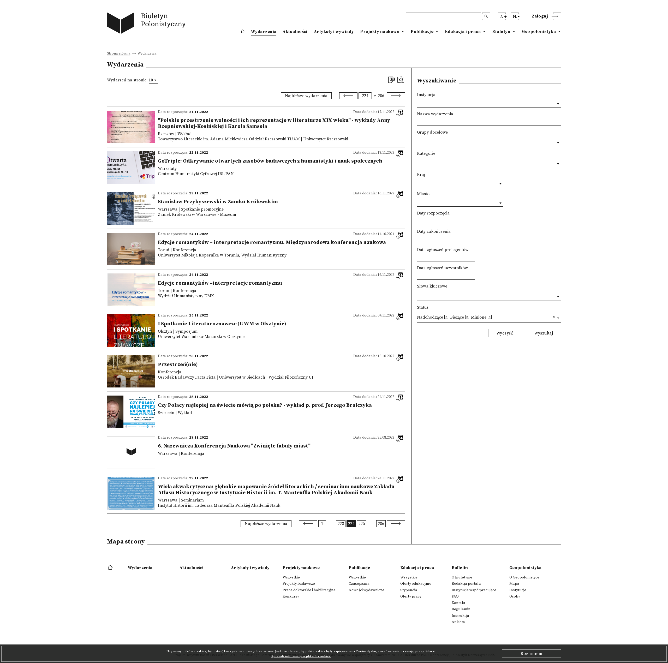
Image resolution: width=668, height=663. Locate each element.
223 (341, 523)
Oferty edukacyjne (415, 583)
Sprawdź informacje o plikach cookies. (301, 656)
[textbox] (418, 141)
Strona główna (118, 54)
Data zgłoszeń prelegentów (442, 249)
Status (422, 307)
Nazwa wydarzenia (435, 114)
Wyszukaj (543, 333)
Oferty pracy (410, 596)
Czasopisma (359, 583)
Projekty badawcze (299, 583)
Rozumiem (531, 653)
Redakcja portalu (466, 583)
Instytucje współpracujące (474, 590)
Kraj (421, 174)
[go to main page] (147, 24)
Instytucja (426, 94)
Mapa (514, 583)
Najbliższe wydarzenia (306, 95)
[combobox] (153, 80)
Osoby (514, 596)
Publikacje (422, 31)
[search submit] (486, 16)
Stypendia (408, 590)
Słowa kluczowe (432, 286)
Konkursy (291, 596)
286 (381, 95)
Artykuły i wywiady (334, 31)
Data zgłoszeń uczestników (442, 268)
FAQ (455, 596)
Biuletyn (501, 31)
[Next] (396, 95)
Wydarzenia (263, 31)
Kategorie (426, 153)
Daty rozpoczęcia (433, 213)
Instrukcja (460, 615)
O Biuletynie (462, 577)
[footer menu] (111, 568)
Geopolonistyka (539, 31)
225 (362, 523)
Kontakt (458, 603)
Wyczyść (504, 333)
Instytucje (517, 590)
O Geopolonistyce (524, 577)
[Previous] (348, 95)
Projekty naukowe (379, 31)
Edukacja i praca (463, 31)
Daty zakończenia (434, 231)
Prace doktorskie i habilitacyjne (309, 590)
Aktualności (295, 31)
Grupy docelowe (432, 132)
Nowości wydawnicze (366, 590)
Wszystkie (291, 577)
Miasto (423, 193)
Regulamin (461, 609)
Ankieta (458, 622)
